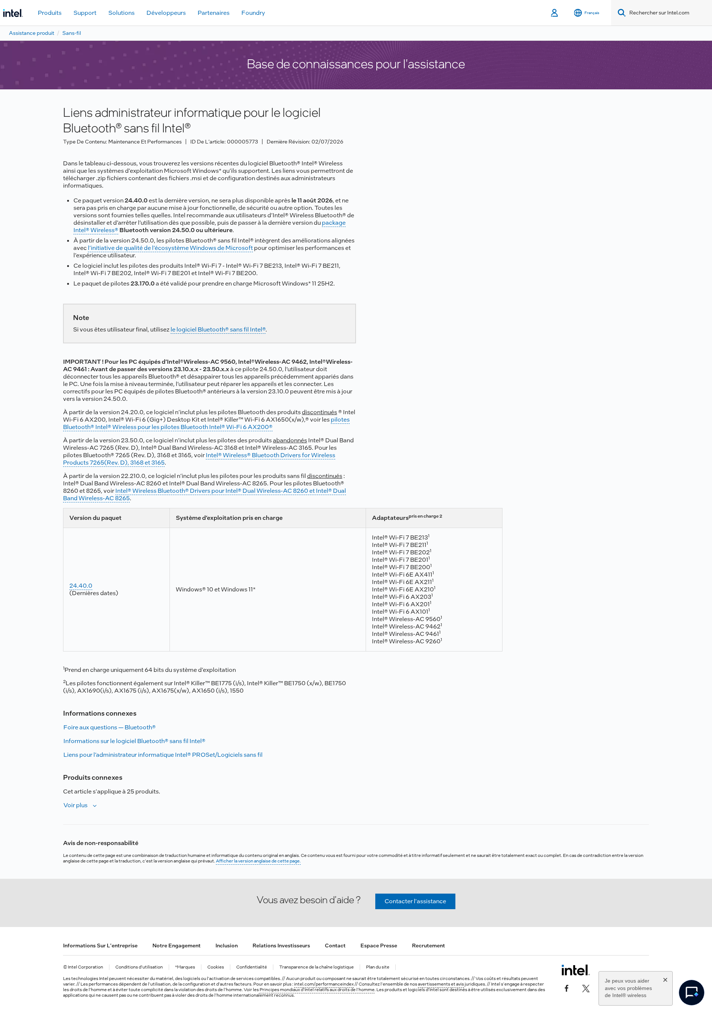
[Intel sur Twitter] (586, 988)
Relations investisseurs (281, 945)
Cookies (215, 967)
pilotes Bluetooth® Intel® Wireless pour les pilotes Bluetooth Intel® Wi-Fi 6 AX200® (206, 423)
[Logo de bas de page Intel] (575, 970)
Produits (50, 13)
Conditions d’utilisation (139, 967)
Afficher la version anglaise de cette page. (258, 861)
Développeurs (166, 13)
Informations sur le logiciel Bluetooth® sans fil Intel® (134, 741)
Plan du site (377, 967)
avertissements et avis (441, 984)
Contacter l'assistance (415, 901)
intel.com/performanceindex (324, 984)
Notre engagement (176, 945)
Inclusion (226, 945)
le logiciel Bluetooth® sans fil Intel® (218, 329)
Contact (335, 945)
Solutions (121, 13)
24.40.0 (80, 586)
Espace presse (378, 945)
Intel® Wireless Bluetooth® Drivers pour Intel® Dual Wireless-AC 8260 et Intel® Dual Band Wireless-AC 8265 (204, 494)
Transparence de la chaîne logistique (316, 967)
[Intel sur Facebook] (566, 988)
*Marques (185, 967)
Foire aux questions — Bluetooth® (109, 727)
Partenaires (214, 13)
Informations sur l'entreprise (100, 945)
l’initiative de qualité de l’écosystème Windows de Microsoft (170, 248)
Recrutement (428, 945)
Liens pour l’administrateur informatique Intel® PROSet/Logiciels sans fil (163, 755)
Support (84, 13)
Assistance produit (31, 33)
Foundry (253, 13)
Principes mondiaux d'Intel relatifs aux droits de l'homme (317, 990)
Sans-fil (71, 33)
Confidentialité (251, 967)
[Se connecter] (555, 13)
